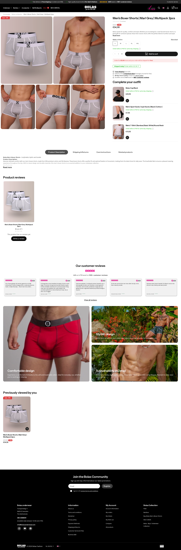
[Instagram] (19, 528)
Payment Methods (74, 523)
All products (109, 527)
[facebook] (30, 528)
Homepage (6, 14)
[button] (122, 54)
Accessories (25, 8)
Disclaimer (71, 516)
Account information (112, 509)
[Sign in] (168, 8)
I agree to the (85, 491)
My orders (109, 512)
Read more (116, 35)
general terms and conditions (89, 491)
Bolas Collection (151, 505)
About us (71, 509)
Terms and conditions (75, 512)
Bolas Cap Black (132, 88)
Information (73, 505)
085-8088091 (21, 518)
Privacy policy (72, 520)
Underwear (6, 8)
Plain (145, 509)
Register (107, 486)
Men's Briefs (147, 520)
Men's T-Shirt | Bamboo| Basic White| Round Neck (145, 125)
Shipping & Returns (74, 527)
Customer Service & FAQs (76, 531)
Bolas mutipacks (17, 14)
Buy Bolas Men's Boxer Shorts (153, 516)
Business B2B (72, 535)
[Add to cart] (127, 100)
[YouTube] (25, 528)
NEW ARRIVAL (55, 8)
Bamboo (15, 8)
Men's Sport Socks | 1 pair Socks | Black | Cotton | (144, 107)
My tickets (109, 516)
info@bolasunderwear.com (26, 525)
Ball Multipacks (37, 8)
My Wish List (110, 520)
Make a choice (145, 39)
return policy (139, 75)
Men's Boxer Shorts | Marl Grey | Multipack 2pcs (19, 225)
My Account (111, 505)
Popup (140, 49)
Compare (109, 523)
